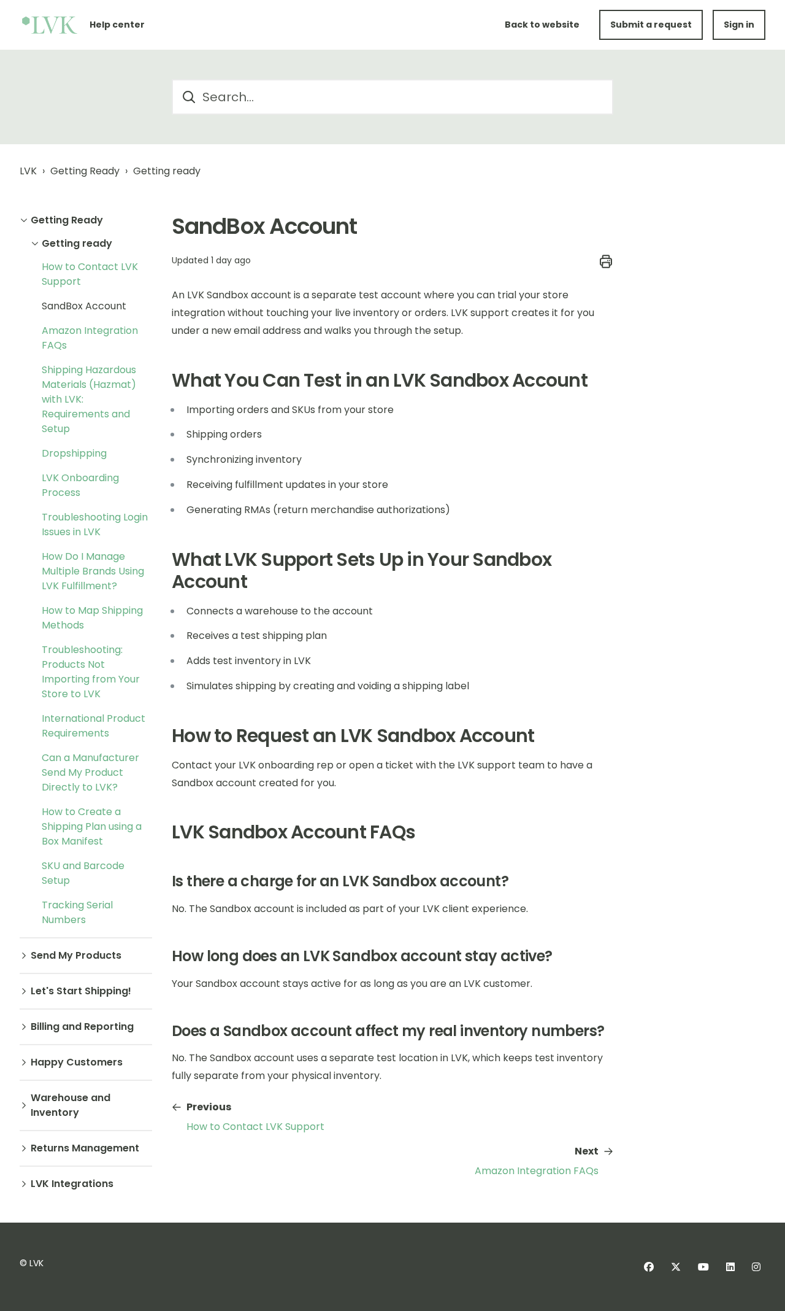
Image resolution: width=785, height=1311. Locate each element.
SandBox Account (84, 306)
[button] (86, 220)
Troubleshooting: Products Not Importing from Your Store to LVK (91, 672)
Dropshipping (74, 453)
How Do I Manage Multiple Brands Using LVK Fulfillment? (93, 571)
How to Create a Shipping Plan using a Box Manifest (92, 826)
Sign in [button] (739, 24)
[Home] (50, 25)
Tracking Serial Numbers (77, 912)
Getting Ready (85, 171)
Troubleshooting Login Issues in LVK (95, 524)
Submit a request (651, 24)
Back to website (542, 24)
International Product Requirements (93, 725)
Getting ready (167, 171)
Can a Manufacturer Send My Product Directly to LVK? (90, 772)
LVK (28, 171)
